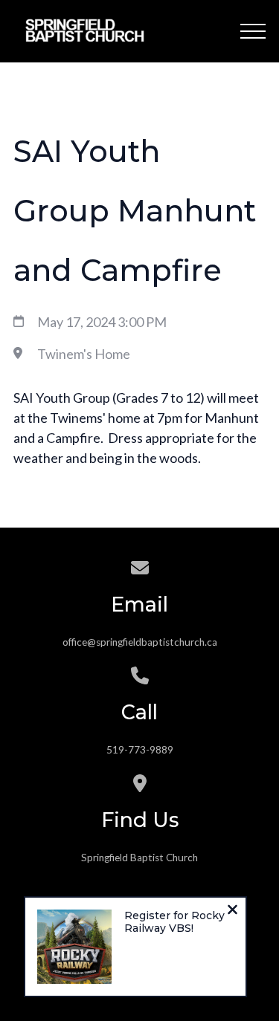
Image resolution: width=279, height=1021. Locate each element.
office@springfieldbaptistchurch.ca (139, 642)
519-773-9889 (139, 750)
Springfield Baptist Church (139, 857)
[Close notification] (232, 911)
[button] (253, 31)
